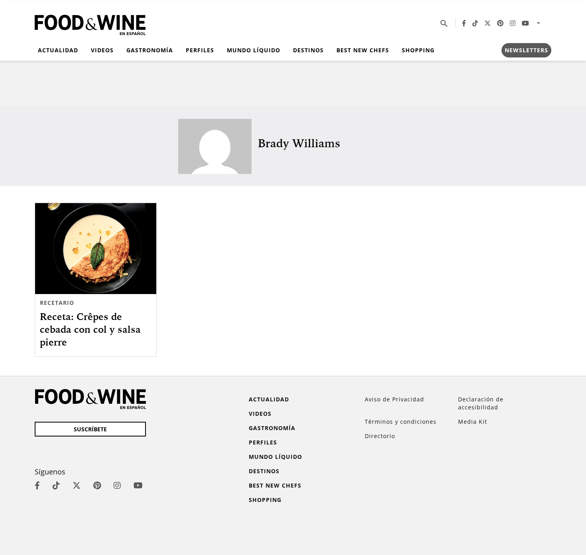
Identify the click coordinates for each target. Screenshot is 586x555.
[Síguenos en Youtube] (525, 23)
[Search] (444, 23)
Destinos (308, 50)
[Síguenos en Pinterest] (500, 23)
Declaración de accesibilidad (480, 403)
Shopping (418, 50)
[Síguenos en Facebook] (464, 23)
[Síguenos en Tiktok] (475, 23)
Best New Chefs (362, 50)
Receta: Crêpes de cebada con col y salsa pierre (90, 329)
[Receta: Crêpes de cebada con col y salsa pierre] (95, 248)
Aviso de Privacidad (394, 399)
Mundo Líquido (253, 50)
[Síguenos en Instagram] (512, 23)
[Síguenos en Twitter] (487, 23)
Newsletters (526, 50)
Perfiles (200, 50)
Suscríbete (90, 429)
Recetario (57, 302)
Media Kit (472, 421)
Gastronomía (149, 50)
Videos (102, 50)
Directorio (380, 436)
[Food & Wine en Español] (90, 23)
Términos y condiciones (401, 421)
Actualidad (58, 50)
